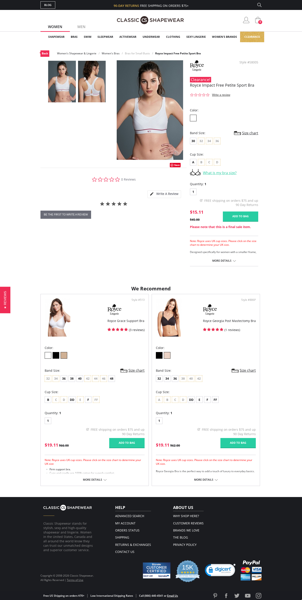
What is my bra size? (220, 172)
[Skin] (64, 355)
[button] (220, 571)
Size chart (250, 133)
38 (72, 378)
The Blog (180, 537)
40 (80, 378)
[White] (193, 118)
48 (111, 378)
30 (193, 141)
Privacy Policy (185, 545)
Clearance (252, 37)
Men (81, 26)
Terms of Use (75, 580)
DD (72, 400)
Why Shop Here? (186, 516)
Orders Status (127, 530)
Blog (48, 5)
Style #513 (138, 300)
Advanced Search (129, 516)
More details (221, 261)
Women (55, 26)
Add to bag (240, 216)
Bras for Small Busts (137, 53)
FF (215, 400)
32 (159, 378)
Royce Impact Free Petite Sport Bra (178, 53)
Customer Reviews (188, 523)
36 (64, 378)
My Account (125, 523)
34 (167, 378)
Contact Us (124, 552)
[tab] (164, 194)
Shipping (122, 537)
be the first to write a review (66, 214)
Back (45, 53)
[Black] (56, 355)
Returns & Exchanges (133, 545)
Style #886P (248, 300)
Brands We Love (186, 530)
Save (177, 165)
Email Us (172, 596)
